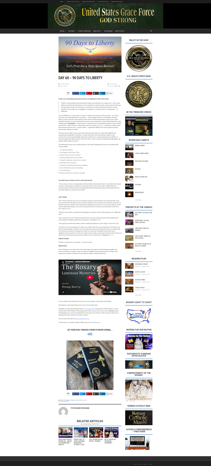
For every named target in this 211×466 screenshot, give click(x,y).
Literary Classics (139, 288)
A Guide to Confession (84, 31)
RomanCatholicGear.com (81, 319)
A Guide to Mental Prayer (142, 153)
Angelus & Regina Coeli (141, 177)
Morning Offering (140, 145)
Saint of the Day (119, 31)
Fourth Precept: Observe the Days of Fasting (142, 237)
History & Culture (140, 272)
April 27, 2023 (63, 86)
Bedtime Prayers (139, 192)
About (139, 464)
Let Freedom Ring (89, 309)
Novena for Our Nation (88, 1)
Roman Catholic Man (116, 1)
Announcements (70, 400)
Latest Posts (79, 400)
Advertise (145, 464)
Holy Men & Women (140, 280)
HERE (88, 301)
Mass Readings (108, 31)
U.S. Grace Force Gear (102, 1)
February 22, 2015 (145, 274)
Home (135, 464)
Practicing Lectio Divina (141, 161)
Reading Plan (137, 266)
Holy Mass (137, 169)
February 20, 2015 (145, 289)
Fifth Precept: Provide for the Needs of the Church (143, 245)
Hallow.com (96, 322)
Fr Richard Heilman (64, 84)
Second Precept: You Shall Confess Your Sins (142, 221)
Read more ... (139, 200)
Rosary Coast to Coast (73, 1)
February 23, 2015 (145, 266)
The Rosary (138, 185)
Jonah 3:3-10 (101, 125)
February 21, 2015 (145, 282)
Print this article (113, 84)
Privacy (150, 464)
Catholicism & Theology (141, 264)
